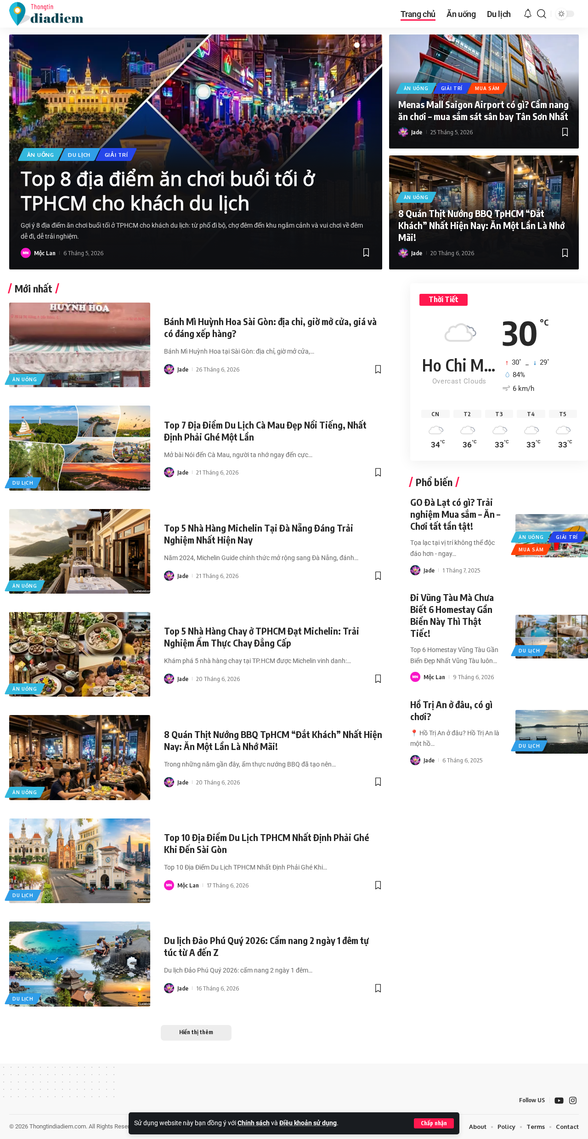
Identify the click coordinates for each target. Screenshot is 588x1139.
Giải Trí (116, 154)
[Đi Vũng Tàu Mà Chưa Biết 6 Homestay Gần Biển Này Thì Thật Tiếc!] (551, 636)
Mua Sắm (487, 88)
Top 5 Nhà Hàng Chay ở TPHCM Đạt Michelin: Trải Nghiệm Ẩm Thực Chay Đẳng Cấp (261, 636)
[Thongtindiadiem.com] (52, 14)
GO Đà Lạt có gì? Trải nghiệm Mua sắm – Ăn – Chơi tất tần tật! (455, 514)
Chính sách (253, 1123)
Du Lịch (79, 154)
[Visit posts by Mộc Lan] (26, 253)
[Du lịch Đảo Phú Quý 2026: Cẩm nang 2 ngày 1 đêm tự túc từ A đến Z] (79, 964)
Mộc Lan (45, 253)
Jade (416, 132)
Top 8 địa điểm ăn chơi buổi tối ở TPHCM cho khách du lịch (168, 190)
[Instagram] (573, 1100)
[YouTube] (559, 1100)
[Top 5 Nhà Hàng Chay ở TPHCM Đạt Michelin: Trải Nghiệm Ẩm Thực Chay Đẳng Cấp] (79, 654)
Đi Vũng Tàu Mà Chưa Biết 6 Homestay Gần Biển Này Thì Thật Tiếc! (452, 615)
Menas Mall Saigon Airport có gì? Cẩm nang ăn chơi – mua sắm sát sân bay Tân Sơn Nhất (483, 110)
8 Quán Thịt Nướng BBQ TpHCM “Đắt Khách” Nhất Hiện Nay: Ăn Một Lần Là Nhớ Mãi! (481, 225)
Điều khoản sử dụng (308, 1123)
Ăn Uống (40, 154)
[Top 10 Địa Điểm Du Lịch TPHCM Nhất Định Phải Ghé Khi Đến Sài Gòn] (79, 860)
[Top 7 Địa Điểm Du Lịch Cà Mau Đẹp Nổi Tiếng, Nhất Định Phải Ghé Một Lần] (79, 448)
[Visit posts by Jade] (403, 132)
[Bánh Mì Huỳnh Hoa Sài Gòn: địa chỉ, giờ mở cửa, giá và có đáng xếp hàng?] (79, 345)
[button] (434, 1123)
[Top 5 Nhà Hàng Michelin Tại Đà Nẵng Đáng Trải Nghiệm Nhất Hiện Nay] (79, 551)
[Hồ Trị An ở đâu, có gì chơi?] (551, 731)
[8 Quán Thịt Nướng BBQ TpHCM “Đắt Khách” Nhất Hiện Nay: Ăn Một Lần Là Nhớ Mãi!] (79, 757)
